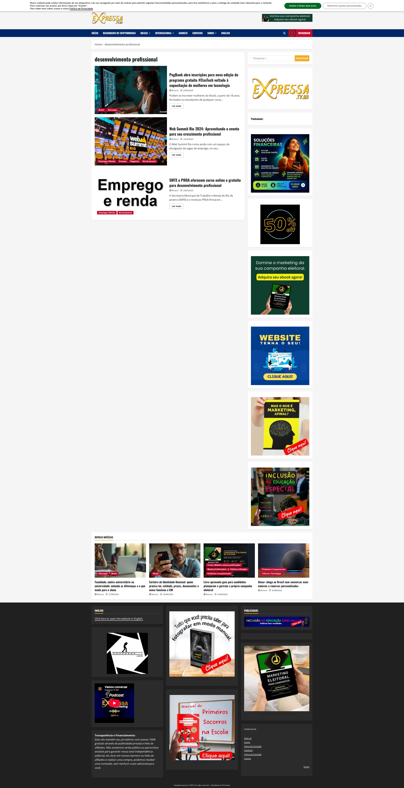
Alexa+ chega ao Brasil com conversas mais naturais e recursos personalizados (283, 584)
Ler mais (178, 106)
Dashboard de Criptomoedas (119, 33)
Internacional (163, 33)
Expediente (248, 750)
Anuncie (183, 33)
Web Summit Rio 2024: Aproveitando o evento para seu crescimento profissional (131, 141)
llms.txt (306, 766)
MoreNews (215, 785)
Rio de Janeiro (149, 161)
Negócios (134, 161)
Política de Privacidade (252, 746)
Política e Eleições (238, 569)
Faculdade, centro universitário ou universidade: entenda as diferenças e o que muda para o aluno (120, 586)
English (225, 33)
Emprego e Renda (107, 161)
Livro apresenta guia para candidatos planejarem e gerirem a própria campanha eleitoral (228, 586)
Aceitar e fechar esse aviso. (303, 5)
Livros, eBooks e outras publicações (224, 565)
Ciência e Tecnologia (271, 573)
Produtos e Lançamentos (219, 573)
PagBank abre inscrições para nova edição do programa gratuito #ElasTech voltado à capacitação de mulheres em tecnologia (131, 90)
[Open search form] (284, 33)
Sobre (210, 33)
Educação (112, 110)
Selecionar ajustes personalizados (344, 5)
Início (95, 33)
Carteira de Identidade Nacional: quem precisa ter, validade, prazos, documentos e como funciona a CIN (174, 586)
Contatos (197, 33)
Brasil (144, 33)
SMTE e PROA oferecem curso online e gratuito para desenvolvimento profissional (131, 193)
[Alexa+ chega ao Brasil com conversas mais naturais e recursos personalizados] (283, 560)
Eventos (122, 161)
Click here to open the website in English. (119, 618)
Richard (175, 90)
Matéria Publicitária (217, 569)
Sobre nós (248, 738)
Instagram (304, 33)
